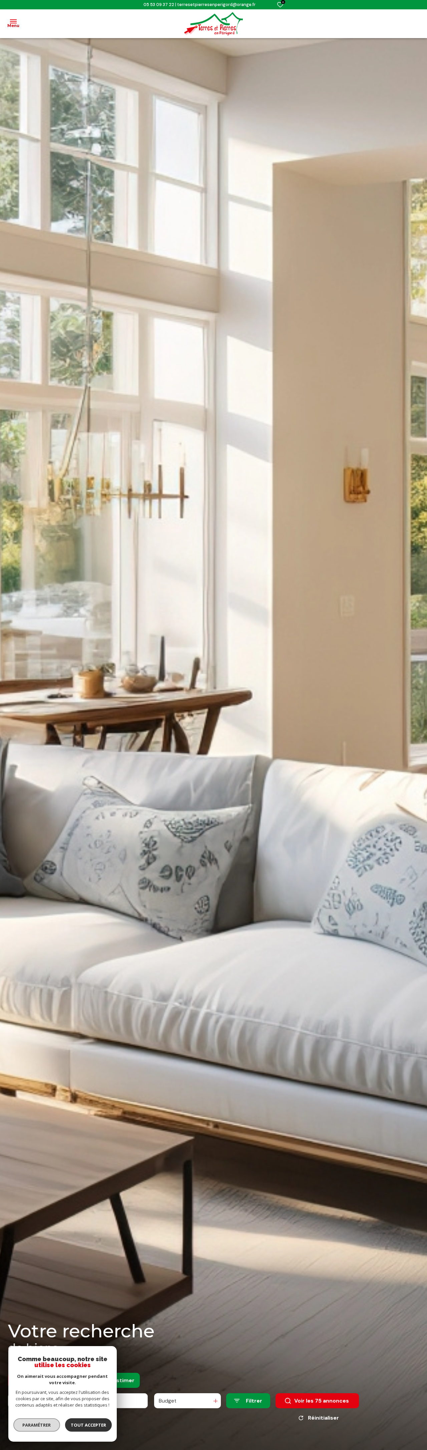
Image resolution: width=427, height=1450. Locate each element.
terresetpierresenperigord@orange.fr (216, 4)
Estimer (123, 1380)
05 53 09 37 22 (158, 4)
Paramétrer (37, 1425)
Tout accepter (88, 1425)
